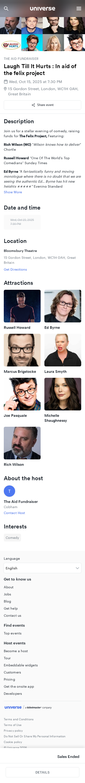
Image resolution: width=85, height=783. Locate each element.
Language (12, 558)
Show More (13, 192)
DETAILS (42, 772)
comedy (12, 538)
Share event (45, 105)
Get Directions (15, 269)
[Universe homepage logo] (42, 9)
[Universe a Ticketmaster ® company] (42, 708)
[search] (6, 8)
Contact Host (14, 513)
